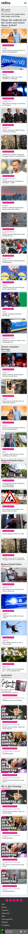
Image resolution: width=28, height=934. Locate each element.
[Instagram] (14, 900)
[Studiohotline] (21, 900)
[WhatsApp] (7, 900)
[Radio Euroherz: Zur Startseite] (12, 3)
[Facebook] (10, 900)
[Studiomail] (17, 900)
